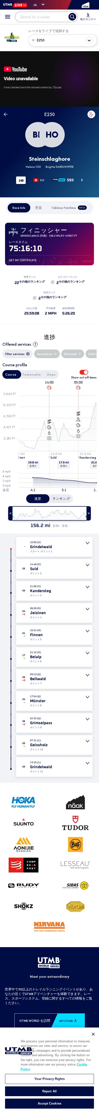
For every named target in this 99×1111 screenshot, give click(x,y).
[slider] (49, 513)
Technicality (31, 374)
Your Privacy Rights (49, 1079)
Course (11, 374)
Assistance (44, 354)
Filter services (15, 354)
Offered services (16, 344)
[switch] (84, 372)
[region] (49, 1069)
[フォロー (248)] (91, 114)
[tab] (19, 207)
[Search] (72, 17)
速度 (37, 498)
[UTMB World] (49, 963)
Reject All (49, 1091)
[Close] (93, 1034)
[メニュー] (7, 17)
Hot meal (70, 354)
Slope (51, 374)
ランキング (61, 498)
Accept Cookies (49, 1103)
